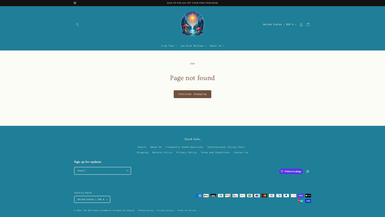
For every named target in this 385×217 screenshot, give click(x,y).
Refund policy (146, 210)
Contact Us (241, 152)
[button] (77, 24)
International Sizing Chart (226, 147)
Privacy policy (165, 210)
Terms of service (187, 210)
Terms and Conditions (215, 152)
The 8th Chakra (91, 210)
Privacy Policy (187, 152)
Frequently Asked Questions (184, 147)
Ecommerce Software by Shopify (118, 210)
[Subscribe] (127, 171)
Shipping (142, 152)
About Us (156, 147)
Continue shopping (192, 94)
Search (142, 147)
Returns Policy (162, 152)
